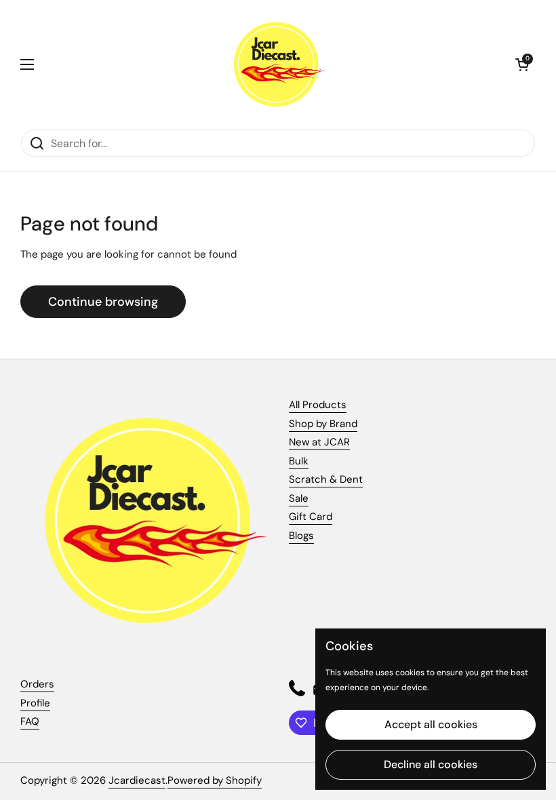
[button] (522, 64)
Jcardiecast (136, 780)
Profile (35, 703)
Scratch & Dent (326, 479)
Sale (299, 498)
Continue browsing (103, 302)
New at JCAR (319, 442)
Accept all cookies (430, 724)
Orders (37, 684)
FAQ (29, 721)
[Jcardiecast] (274, 64)
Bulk (299, 461)
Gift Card (310, 516)
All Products (317, 405)
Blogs (301, 535)
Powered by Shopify (214, 780)
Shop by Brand (323, 424)
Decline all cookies (430, 764)
